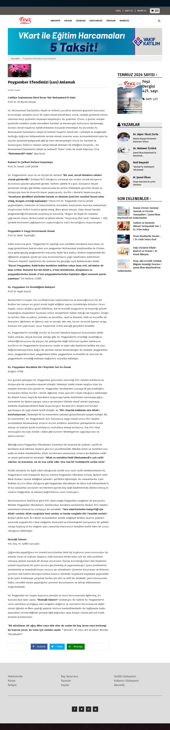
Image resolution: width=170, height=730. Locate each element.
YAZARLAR (131, 124)
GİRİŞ (118, 11)
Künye (11, 680)
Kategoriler (95, 21)
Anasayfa (15, 58)
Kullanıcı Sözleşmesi (126, 680)
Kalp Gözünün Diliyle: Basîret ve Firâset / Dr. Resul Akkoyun (145, 251)
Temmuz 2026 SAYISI (136, 74)
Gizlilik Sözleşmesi (125, 676)
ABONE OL (141, 11)
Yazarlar (80, 21)
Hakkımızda (15, 676)
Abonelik (119, 685)
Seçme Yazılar (14, 90)
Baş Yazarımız (69, 676)
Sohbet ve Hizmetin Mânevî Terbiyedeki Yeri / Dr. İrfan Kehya (147, 226)
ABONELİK (124, 21)
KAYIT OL (129, 11)
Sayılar (68, 21)
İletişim (12, 685)
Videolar (111, 21)
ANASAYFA (55, 21)
